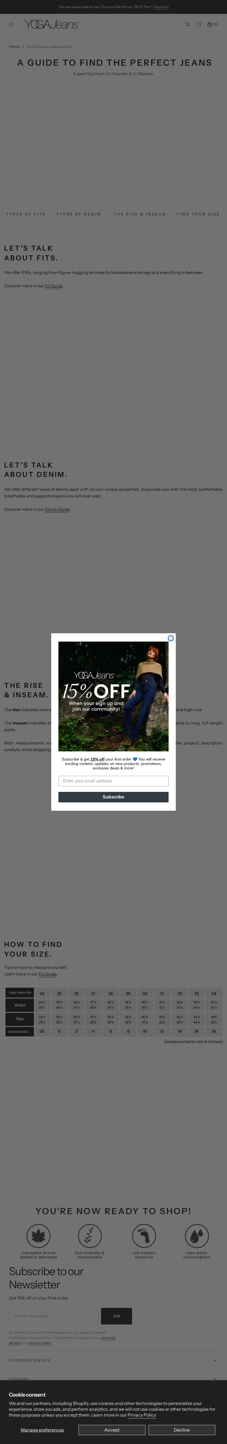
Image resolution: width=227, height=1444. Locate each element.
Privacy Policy (142, 1415)
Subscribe (113, 797)
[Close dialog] (171, 638)
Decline (182, 1430)
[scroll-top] (214, 1431)
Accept (112, 1430)
